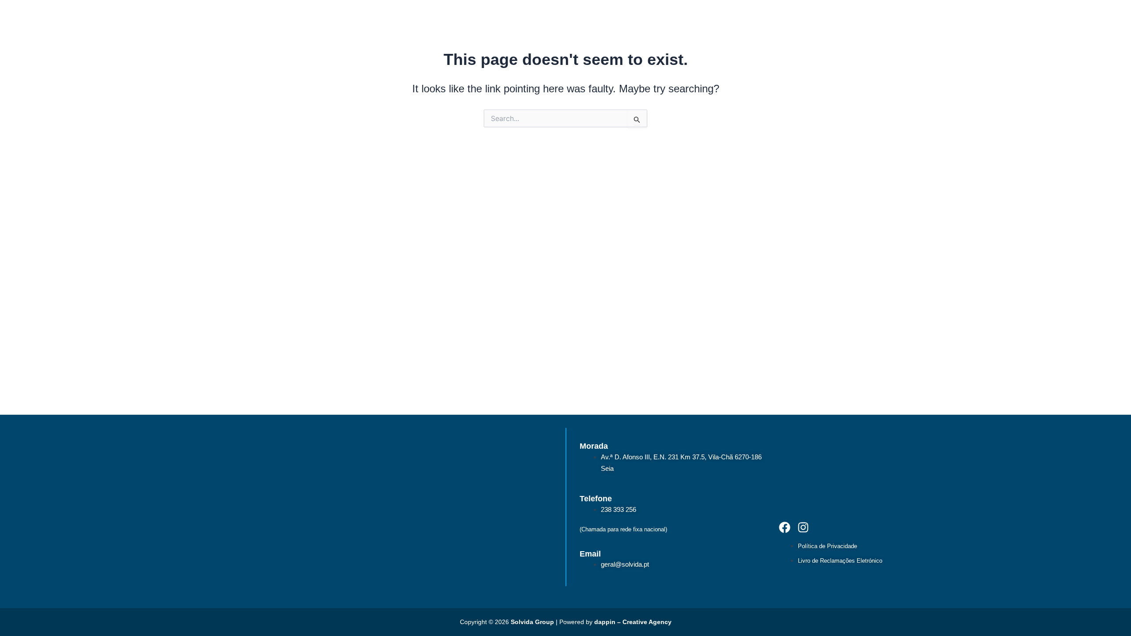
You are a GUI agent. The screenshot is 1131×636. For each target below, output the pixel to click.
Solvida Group (532, 621)
